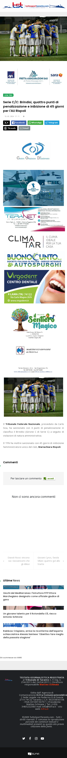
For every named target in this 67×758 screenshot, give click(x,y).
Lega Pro (8, 95)
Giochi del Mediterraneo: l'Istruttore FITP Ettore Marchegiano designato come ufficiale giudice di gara (31, 596)
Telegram (53, 122)
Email (26, 128)
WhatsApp (36, 122)
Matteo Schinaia (49, 684)
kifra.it (44, 708)
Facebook (20, 122)
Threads (11, 128)
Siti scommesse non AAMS (11, 658)
